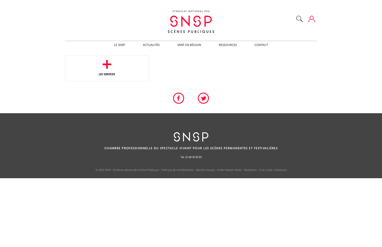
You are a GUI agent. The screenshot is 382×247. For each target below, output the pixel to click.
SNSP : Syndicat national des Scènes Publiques (132, 170)
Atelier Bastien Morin (229, 170)
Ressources (228, 45)
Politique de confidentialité (177, 170)
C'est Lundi (265, 170)
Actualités (151, 45)
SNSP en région (189, 45)
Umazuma (280, 170)
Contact (261, 45)
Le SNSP (119, 45)
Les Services (107, 74)
